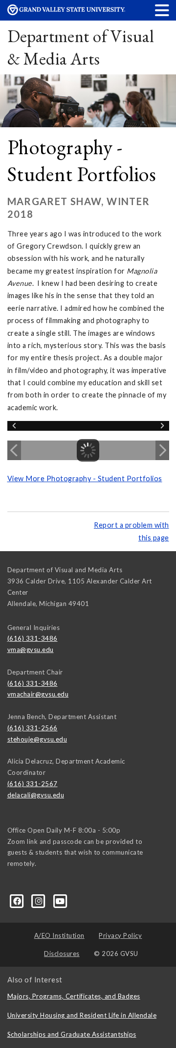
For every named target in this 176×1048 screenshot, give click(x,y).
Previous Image (14, 450)
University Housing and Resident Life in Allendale (82, 1015)
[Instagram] (39, 901)
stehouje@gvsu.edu (37, 739)
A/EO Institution (59, 935)
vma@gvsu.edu (30, 649)
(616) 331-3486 (32, 638)
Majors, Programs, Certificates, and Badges (73, 996)
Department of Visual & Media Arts (80, 47)
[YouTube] (60, 901)
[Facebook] (18, 901)
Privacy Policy (120, 935)
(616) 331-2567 (32, 784)
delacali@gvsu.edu (36, 795)
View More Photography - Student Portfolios (84, 478)
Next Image (162, 450)
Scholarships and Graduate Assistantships (71, 1034)
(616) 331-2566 (32, 728)
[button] (162, 10)
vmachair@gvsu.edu (38, 694)
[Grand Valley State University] (66, 12)
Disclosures (62, 953)
